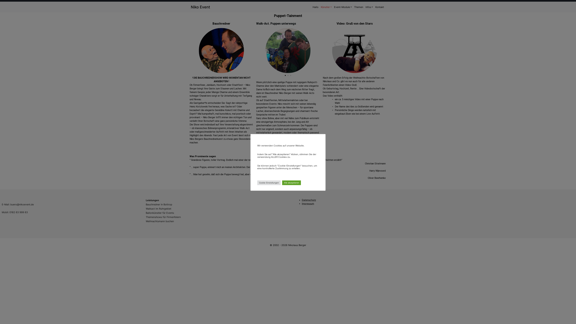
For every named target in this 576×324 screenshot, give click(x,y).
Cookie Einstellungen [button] (269, 183)
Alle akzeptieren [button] (291, 183)
